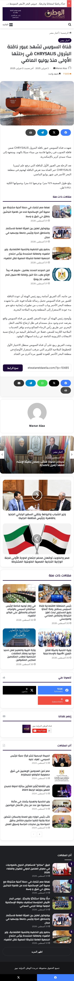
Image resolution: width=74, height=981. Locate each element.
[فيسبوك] (66, 132)
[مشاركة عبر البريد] (19, 383)
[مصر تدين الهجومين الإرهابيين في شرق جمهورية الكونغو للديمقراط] (61, 775)
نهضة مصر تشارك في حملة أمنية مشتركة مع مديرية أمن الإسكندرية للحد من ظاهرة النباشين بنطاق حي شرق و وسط (26, 212)
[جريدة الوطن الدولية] (37, 14)
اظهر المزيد (37, 951)
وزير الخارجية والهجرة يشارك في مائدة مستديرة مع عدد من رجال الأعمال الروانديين (28, 803)
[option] (37, 455)
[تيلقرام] (42, 132)
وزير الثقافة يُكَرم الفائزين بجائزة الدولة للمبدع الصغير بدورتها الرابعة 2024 (27, 788)
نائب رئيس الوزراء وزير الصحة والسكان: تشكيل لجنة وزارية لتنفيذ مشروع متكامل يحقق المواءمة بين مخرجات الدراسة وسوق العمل (27, 821)
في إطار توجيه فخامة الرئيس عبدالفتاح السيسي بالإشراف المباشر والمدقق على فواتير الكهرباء (21, 611)
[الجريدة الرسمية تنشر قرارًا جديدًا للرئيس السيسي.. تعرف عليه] (61, 760)
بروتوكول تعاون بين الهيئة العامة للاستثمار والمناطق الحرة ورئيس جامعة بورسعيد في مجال (28, 233)
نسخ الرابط (12, 367)
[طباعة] (30, 132)
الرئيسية (65, 32)
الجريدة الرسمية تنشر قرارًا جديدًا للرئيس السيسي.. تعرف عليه (30, 758)
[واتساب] (42, 383)
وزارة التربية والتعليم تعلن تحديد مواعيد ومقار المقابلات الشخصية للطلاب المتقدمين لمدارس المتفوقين (20, 655)
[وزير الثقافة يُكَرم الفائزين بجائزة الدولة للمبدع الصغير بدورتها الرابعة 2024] (61, 790)
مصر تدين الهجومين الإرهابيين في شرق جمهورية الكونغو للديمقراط (30, 773)
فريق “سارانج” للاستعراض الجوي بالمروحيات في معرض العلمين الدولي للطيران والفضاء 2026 (28, 869)
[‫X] (54, 132)
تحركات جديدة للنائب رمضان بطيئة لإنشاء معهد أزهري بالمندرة (40, 463)
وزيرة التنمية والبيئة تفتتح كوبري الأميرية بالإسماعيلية (57, 652)
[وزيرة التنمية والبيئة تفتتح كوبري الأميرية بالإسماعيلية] (54, 637)
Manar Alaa (61, 68)
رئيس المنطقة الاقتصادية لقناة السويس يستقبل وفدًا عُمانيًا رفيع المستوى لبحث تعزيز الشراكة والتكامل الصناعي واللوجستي (55, 612)
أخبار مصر (54, 32)
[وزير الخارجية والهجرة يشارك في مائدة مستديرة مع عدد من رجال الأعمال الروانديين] (61, 806)
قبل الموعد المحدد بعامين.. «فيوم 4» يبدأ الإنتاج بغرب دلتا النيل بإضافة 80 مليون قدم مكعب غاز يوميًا (27, 275)
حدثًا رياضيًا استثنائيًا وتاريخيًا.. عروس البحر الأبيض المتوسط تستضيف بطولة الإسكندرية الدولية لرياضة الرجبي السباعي (27, 902)
